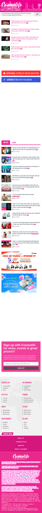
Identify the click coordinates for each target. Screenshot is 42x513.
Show (25, 426)
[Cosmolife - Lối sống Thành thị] (11, 5)
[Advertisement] (16, 97)
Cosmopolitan (6, 386)
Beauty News (6, 410)
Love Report (27, 386)
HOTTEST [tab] (5, 142)
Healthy (5, 400)
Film (25, 424)
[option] (17, 15)
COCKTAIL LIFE (5, 382)
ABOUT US (21, 438)
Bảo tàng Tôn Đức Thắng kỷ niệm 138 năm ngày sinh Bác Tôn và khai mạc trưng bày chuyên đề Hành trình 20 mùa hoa (17, 14)
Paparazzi (5, 426)
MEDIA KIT (21, 445)
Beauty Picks (6, 412)
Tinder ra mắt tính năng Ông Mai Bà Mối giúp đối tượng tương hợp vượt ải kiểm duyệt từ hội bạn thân (25, 243)
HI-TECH (24, 406)
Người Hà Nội (25, 476)
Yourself (5, 398)
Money (5, 402)
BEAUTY (3, 406)
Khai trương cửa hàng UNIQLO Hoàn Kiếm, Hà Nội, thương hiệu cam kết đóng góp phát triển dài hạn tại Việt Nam (25, 186)
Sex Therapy (27, 390)
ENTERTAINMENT (6, 418)
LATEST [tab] (14, 142)
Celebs (5, 424)
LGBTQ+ (26, 388)
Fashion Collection (29, 400)
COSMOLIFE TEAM (21, 442)
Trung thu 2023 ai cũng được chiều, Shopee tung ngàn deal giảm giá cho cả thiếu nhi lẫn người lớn (26, 158)
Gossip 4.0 (6, 428)
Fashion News (28, 398)
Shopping (5, 388)
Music (25, 422)
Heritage (26, 428)
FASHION (25, 394)
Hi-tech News (27, 410)
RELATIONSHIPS (27, 382)
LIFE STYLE (4, 394)
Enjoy (4, 390)
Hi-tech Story (27, 414)
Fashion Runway (28, 402)
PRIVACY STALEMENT (21, 449)
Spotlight (5, 422)
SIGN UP (21, 368)
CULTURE (25, 418)
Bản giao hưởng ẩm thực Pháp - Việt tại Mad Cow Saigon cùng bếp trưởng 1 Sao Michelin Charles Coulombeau (24, 38)
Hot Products (27, 412)
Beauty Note (6, 414)
